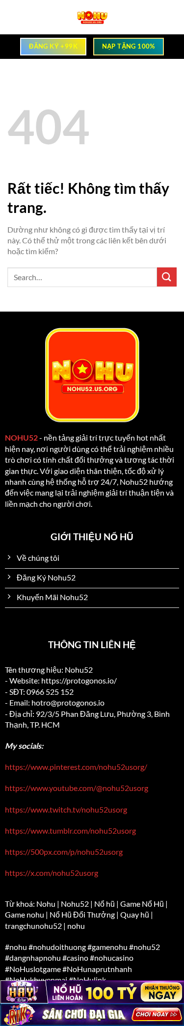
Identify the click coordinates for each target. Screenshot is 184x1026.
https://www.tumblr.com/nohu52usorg (70, 830)
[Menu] (14, 17)
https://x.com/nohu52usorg (51, 872)
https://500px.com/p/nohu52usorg (64, 851)
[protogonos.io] (92, 17)
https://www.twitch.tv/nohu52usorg (66, 809)
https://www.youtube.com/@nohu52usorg (76, 787)
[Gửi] (167, 277)
